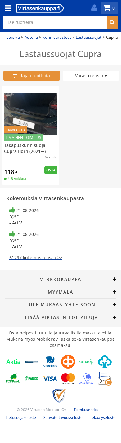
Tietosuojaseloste (21, 417)
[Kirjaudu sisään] (93, 8)
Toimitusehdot (86, 409)
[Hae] (112, 22)
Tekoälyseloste (102, 417)
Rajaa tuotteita (33, 75)
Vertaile (51, 157)
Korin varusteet (57, 37)
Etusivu (13, 37)
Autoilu (31, 37)
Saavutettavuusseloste (63, 417)
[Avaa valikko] (6, 8)
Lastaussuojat (88, 37)
